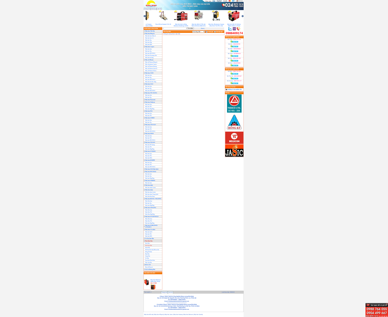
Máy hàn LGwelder (150, 229)
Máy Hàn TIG (148, 212)
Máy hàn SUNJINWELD (151, 216)
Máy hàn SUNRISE (150, 151)
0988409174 (234, 33)
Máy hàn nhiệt (149, 185)
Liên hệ (159, 9)
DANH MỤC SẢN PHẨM (151, 28)
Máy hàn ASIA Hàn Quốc (152, 169)
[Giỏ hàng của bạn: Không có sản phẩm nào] (226, 89)
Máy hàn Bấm (148, 44)
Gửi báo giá (219, 31)
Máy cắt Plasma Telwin (150, 70)
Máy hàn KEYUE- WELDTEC (153, 198)
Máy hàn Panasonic (150, 99)
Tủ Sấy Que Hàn (149, 238)
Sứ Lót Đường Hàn (150, 269)
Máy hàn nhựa (149, 190)
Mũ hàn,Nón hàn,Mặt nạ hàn (152, 249)
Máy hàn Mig (148, 42)
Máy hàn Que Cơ (149, 38)
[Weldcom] (234, 143)
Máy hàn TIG (148, 106)
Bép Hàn (147, 254)
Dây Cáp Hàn (148, 262)
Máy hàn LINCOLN (150, 124)
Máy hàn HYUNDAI (150, 171)
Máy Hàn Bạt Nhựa (150, 196)
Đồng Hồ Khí (148, 252)
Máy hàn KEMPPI (150, 160)
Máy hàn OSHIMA (150, 180)
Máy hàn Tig (148, 40)
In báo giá (210, 31)
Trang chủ (147, 9)
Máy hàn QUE (148, 232)
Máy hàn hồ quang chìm (151, 55)
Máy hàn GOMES (150, 118)
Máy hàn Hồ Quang (150, 144)
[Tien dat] (234, 112)
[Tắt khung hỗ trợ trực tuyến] (387, 304)
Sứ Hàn (147, 258)
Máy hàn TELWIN (150, 142)
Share (202, 28)
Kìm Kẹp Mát (148, 245)
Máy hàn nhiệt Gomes (150, 187)
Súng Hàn (147, 256)
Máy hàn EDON (149, 133)
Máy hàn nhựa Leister (150, 192)
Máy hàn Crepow (149, 46)
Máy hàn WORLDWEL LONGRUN (151, 226)
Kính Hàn (147, 247)
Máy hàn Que (148, 49)
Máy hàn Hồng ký (150, 33)
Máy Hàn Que (148, 201)
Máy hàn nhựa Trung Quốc (151, 194)
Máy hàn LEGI (149, 84)
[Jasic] (234, 156)
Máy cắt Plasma (149, 60)
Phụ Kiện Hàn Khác (150, 260)
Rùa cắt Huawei (149, 267)
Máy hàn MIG (148, 158)
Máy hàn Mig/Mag (149, 108)
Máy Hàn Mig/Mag (150, 214)
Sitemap (153, 9)
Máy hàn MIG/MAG (150, 53)
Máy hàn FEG (149, 111)
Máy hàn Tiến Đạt (150, 31)
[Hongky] (234, 131)
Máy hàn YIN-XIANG (151, 93)
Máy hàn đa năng (149, 57)
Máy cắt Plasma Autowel (151, 68)
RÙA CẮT (148, 264)
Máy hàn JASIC (149, 73)
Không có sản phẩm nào (235, 89)
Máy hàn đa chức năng (150, 81)
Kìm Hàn (147, 243)
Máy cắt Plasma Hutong (151, 66)
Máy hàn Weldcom (150, 102)
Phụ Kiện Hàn (149, 241)
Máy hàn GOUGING (150, 207)
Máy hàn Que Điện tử (150, 36)
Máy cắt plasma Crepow (151, 64)
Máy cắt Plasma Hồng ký (151, 62)
